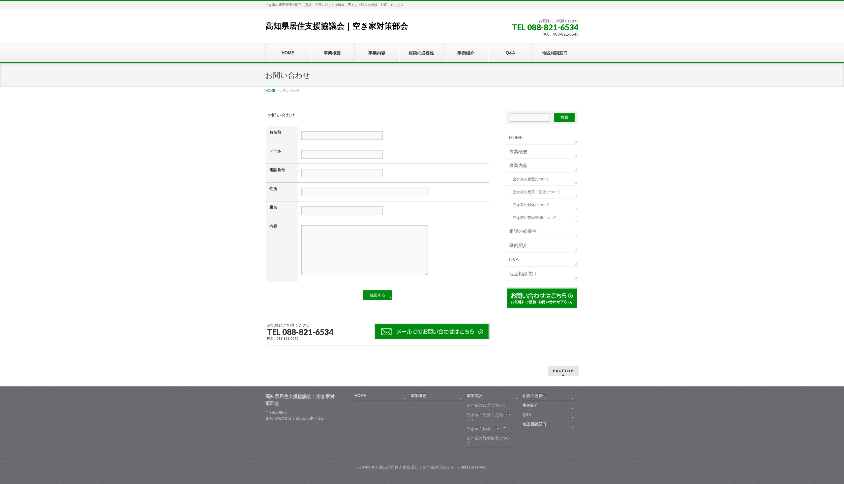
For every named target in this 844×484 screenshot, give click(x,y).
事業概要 (518, 151)
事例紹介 (518, 245)
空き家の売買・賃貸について (536, 192)
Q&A (514, 259)
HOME (516, 137)
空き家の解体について (531, 205)
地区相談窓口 (523, 273)
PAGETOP (563, 371)
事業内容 (518, 165)
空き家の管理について (531, 179)
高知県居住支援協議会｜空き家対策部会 (336, 25)
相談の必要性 (523, 231)
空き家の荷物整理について (535, 218)
